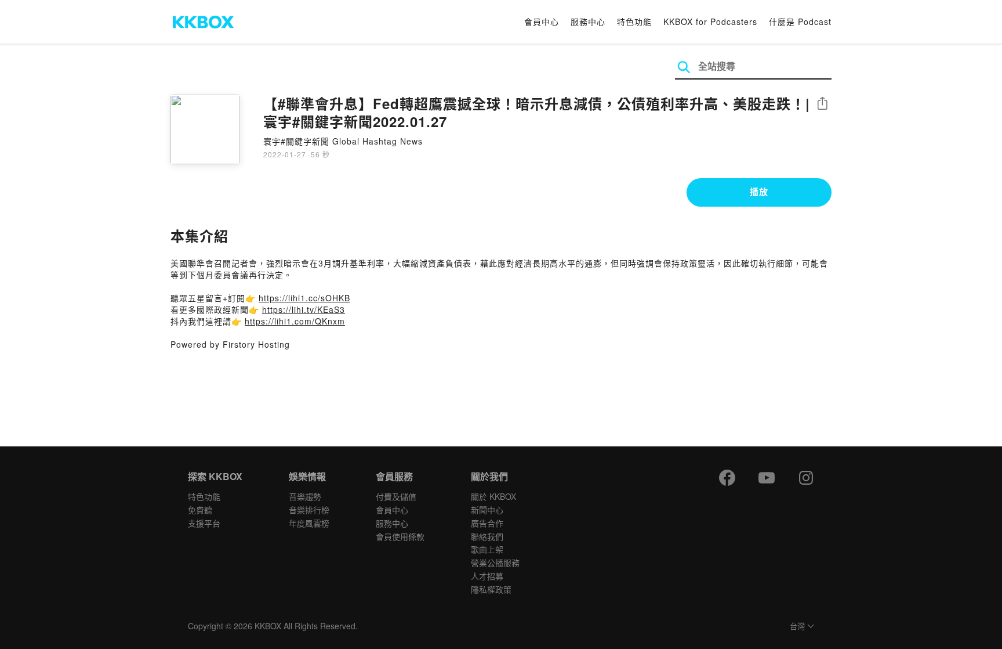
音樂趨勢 (305, 496)
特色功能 (634, 21)
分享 (822, 104)
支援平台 (204, 523)
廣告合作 (487, 523)
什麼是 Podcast (800, 21)
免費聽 (200, 509)
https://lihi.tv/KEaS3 (303, 309)
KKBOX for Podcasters (710, 21)
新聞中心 (487, 509)
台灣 (797, 626)
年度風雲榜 (309, 523)
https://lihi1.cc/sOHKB (304, 298)
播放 (759, 191)
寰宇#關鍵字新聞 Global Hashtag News (343, 141)
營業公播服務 (495, 562)
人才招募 (487, 576)
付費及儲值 (396, 496)
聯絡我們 (487, 536)
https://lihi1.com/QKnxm (295, 321)
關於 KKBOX (493, 496)
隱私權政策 (491, 589)
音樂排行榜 (309, 509)
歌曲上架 (487, 549)
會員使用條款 (400, 536)
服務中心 (588, 21)
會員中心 (541, 21)
